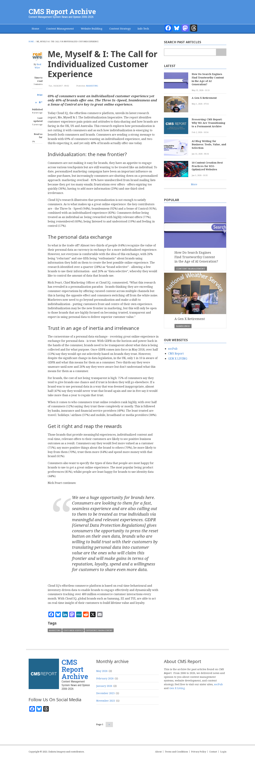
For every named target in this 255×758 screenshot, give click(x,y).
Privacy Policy (198, 752)
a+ (40, 102)
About (158, 752)
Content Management (60, 28)
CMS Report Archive (62, 11)
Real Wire (38, 66)
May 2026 (102, 671)
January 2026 (104, 686)
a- (36, 102)
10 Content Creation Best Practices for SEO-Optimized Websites (207, 166)
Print (39, 94)
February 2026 (105, 678)
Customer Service (73, 630)
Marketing (92, 85)
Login (223, 752)
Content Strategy (120, 28)
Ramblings (183, 326)
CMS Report (176, 353)
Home (35, 28)
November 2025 (105, 700)
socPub (172, 349)
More (194, 184)
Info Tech (143, 28)
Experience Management (99, 630)
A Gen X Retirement (204, 97)
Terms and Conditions (176, 752)
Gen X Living (177, 688)
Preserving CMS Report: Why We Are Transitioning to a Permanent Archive (208, 123)
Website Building (91, 28)
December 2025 (105, 693)
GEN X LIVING (177, 358)
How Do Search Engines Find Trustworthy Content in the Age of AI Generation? (208, 79)
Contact (213, 752)
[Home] (44, 673)
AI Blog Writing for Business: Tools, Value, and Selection (209, 144)
